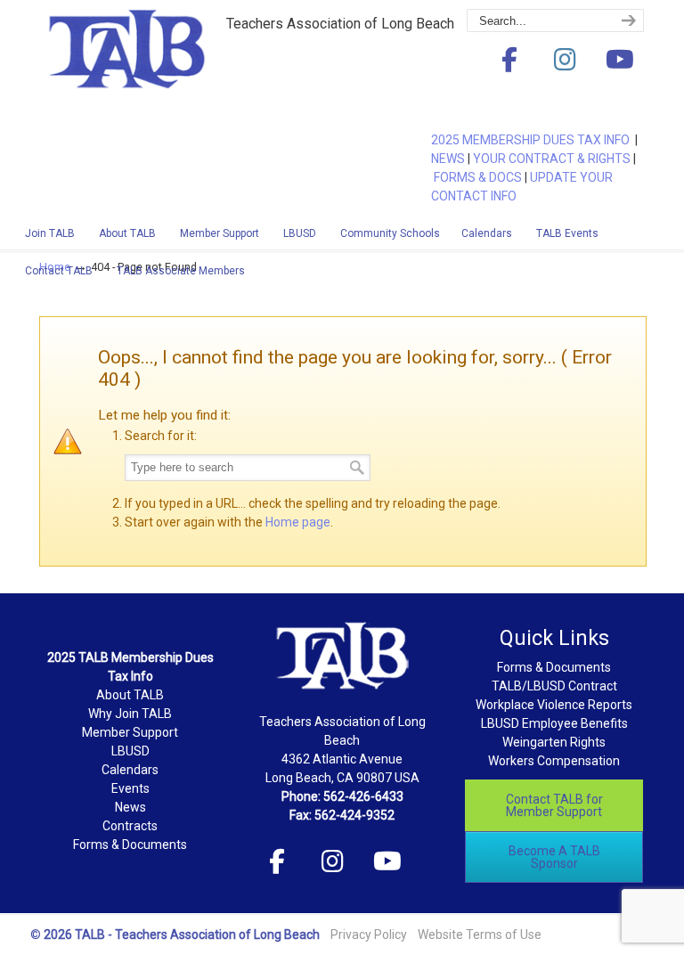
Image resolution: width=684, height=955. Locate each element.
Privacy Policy (368, 934)
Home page (297, 522)
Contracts (130, 826)
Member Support (130, 732)
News (130, 807)
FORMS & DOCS (478, 177)
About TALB (130, 695)
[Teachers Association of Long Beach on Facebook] (509, 60)
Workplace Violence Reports (554, 705)
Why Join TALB (130, 713)
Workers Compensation (554, 761)
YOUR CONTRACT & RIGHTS (552, 158)
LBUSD (130, 751)
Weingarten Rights (554, 742)
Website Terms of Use (480, 934)
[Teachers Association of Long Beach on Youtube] (620, 60)
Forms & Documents (130, 844)
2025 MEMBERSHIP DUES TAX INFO (533, 140)
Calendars (130, 770)
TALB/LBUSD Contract (554, 686)
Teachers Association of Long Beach (172, 74)
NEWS (448, 158)
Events (130, 788)
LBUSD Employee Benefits (554, 723)
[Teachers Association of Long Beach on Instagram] (565, 60)
